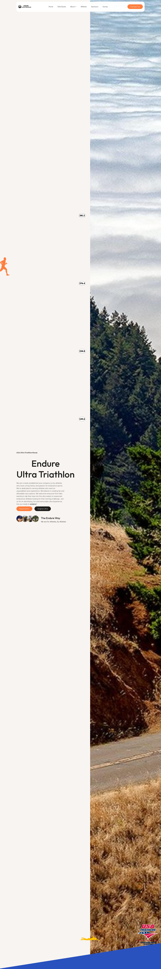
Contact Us (135, 7)
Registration (24, 509)
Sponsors (94, 7)
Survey (105, 7)
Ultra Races (62, 7)
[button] (73, 6)
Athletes (84, 7)
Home (51, 7)
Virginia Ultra (42, 509)
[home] (24, 6)
